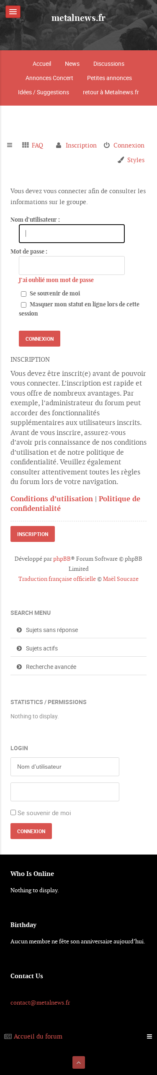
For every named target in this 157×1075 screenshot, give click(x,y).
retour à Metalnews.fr (111, 92)
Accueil (42, 63)
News (72, 63)
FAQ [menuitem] (37, 145)
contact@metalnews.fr (40, 1002)
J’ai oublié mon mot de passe (56, 280)
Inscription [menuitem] (81, 145)
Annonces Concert (49, 78)
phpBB (62, 558)
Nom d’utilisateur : (35, 219)
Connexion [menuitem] (128, 145)
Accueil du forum (38, 1036)
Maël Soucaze (121, 579)
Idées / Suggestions (43, 92)
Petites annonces (109, 78)
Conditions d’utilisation (51, 498)
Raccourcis (13, 145)
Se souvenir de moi (54, 293)
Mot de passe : (28, 251)
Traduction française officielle (57, 579)
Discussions (108, 63)
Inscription (32, 534)
